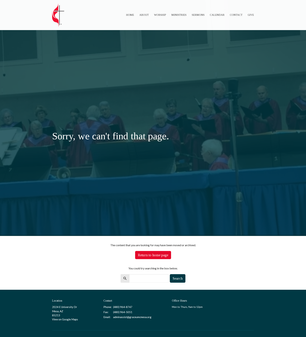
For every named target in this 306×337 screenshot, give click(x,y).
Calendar (217, 14)
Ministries (178, 14)
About (144, 14)
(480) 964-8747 (122, 307)
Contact (236, 14)
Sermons (198, 14)
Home (130, 14)
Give (251, 14)
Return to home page (153, 255)
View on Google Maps (65, 319)
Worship (160, 14)
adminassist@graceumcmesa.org (132, 317)
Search (178, 278)
